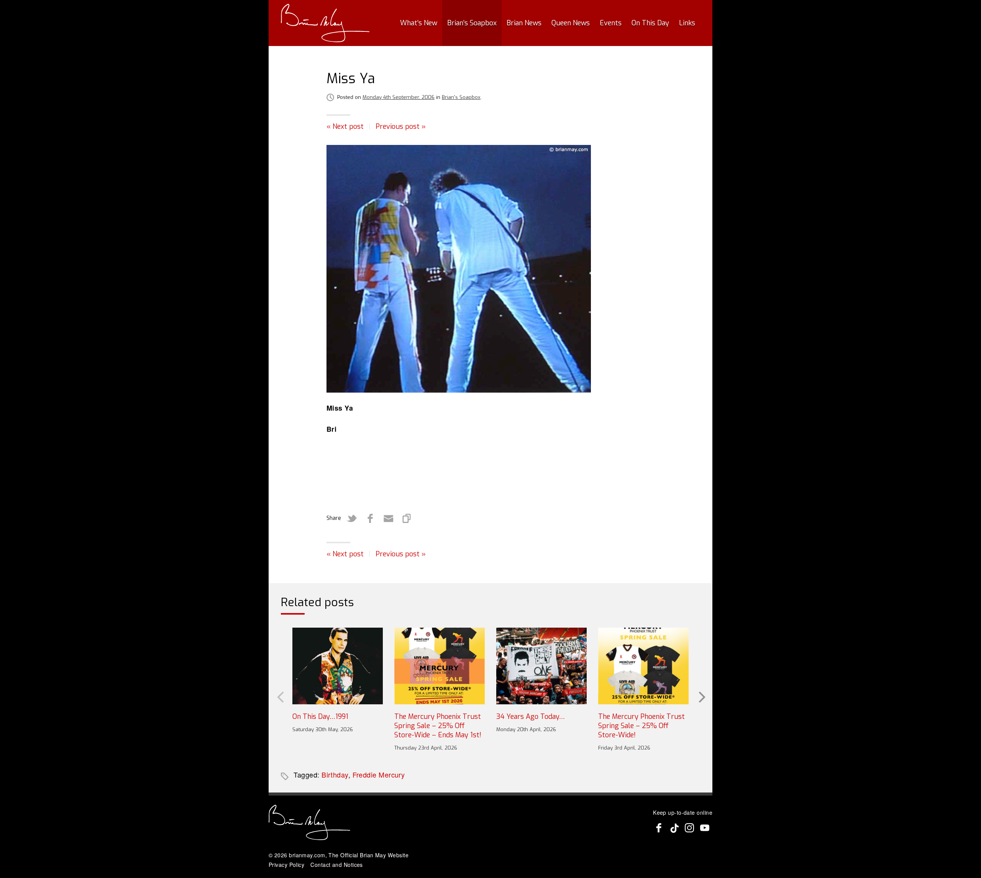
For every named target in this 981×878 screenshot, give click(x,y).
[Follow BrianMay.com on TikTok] (674, 827)
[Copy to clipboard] (407, 518)
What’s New (418, 23)
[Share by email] (388, 518)
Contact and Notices (336, 864)
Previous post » (401, 126)
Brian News (524, 23)
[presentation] (279, 696)
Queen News (570, 23)
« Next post (345, 126)
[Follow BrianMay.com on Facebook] (658, 827)
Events (611, 23)
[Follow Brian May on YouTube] (704, 827)
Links (687, 23)
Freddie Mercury (379, 774)
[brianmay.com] (325, 23)
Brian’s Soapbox (472, 23)
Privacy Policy (286, 864)
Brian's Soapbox (461, 97)
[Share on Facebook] (370, 518)
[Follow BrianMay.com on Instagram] (689, 827)
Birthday (335, 774)
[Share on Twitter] (351, 518)
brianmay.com (307, 855)
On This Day (650, 23)
